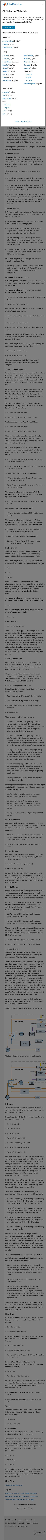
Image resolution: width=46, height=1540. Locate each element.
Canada (5, 44)
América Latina (7, 41)
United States (7, 47)
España (5, 65)
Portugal (27, 65)
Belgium (5, 56)
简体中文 (7, 104)
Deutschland (6, 62)
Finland (5, 68)
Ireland (4, 74)
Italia (4, 77)
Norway (27, 59)
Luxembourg (6, 80)
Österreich (27, 62)
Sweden (27, 68)
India (4, 95)
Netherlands (28, 56)
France (4, 71)
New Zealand (7, 98)
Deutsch (29, 74)
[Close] (42, 4)
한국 (4, 114)
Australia (5, 92)
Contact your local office (23, 121)
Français (29, 80)
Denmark (5, 59)
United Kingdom (29, 84)
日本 (4, 111)
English (28, 77)
